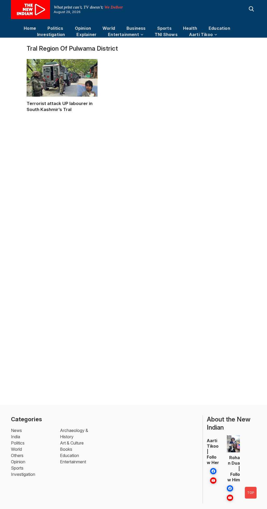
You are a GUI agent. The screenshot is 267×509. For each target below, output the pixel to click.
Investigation (51, 34)
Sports (164, 28)
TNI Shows (166, 34)
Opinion (83, 28)
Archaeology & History (74, 433)
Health (190, 28)
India (15, 436)
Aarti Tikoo (201, 34)
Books (66, 449)
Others (17, 455)
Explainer (86, 34)
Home (30, 28)
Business (136, 28)
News (16, 430)
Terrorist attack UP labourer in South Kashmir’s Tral (60, 106)
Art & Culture (72, 443)
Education (219, 28)
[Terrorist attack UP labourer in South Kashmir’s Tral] (62, 82)
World (108, 28)
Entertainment (123, 34)
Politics (55, 28)
